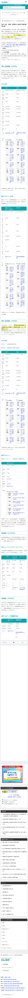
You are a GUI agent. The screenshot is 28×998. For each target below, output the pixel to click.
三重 (21, 162)
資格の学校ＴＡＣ (9, 133)
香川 (11, 173)
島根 (9, 987)
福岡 (11, 176)
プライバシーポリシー (8, 967)
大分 (11, 179)
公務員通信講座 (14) (7, 885)
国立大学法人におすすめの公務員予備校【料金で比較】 (14, 874)
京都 (11, 164)
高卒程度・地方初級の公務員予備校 (10, 877)
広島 (13, 170)
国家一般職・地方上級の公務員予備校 (11, 842)
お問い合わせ (6, 970)
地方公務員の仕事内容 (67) (8, 895)
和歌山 (22, 166)
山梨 (21, 157)
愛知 (11, 160)
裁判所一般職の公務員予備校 (9, 859)
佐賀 (24, 300)
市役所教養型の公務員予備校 (9, 845)
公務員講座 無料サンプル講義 (14, 796)
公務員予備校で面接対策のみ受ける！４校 (12, 819)
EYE (3, 932)
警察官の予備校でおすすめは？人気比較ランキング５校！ (14, 870)
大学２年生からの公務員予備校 (9, 866)
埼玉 (13, 149)
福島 (23, 269)
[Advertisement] (14, 703)
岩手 (23, 143)
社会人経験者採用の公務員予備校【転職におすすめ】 (14, 848)
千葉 (11, 151)
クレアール (5, 941)
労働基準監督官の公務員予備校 (9, 863)
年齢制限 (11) (5, 892)
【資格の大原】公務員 (21, 132)
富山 (13, 154)
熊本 (13, 178)
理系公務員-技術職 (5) (7, 901)
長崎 (10, 303)
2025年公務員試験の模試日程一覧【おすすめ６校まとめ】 (14, 828)
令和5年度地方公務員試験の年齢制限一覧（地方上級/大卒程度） (14, 833)
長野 (13, 157)
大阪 (13, 164)
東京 (13, 151)
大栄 (3, 925)
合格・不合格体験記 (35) (8, 914)
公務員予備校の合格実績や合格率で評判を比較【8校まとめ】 (14, 823)
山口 (21, 295)
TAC (3, 938)
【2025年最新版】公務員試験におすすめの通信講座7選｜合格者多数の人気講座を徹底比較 (14, 815)
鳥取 (6, 987)
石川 (21, 156)
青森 (17, 493)
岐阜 (21, 158)
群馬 (11, 149)
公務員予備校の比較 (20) (8, 888)
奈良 (24, 289)
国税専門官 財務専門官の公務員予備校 (11, 856)
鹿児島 (11, 181)
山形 (13, 979)
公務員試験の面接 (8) (7, 898)
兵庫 (11, 165)
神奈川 (11, 152)
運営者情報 (5, 964)
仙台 (9, 979)
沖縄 (23, 990)
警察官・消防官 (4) (7, 911)
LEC (3, 922)
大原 (3, 935)
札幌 (9, 977)
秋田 (12, 269)
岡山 (11, 170)
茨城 (21, 148)
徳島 (13, 171)
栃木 (24, 148)
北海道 (11, 141)
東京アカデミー (8, 256)
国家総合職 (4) (6, 904)
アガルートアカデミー (7, 947)
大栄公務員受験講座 (20, 256)
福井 (24, 156)
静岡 (24, 158)
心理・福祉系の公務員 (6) (8, 907)
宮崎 (13, 179)
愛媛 (24, 173)
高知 (21, 298)
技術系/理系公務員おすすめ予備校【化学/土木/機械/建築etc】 (15, 852)
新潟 (21, 154)
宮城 (21, 493)
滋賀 (24, 286)
